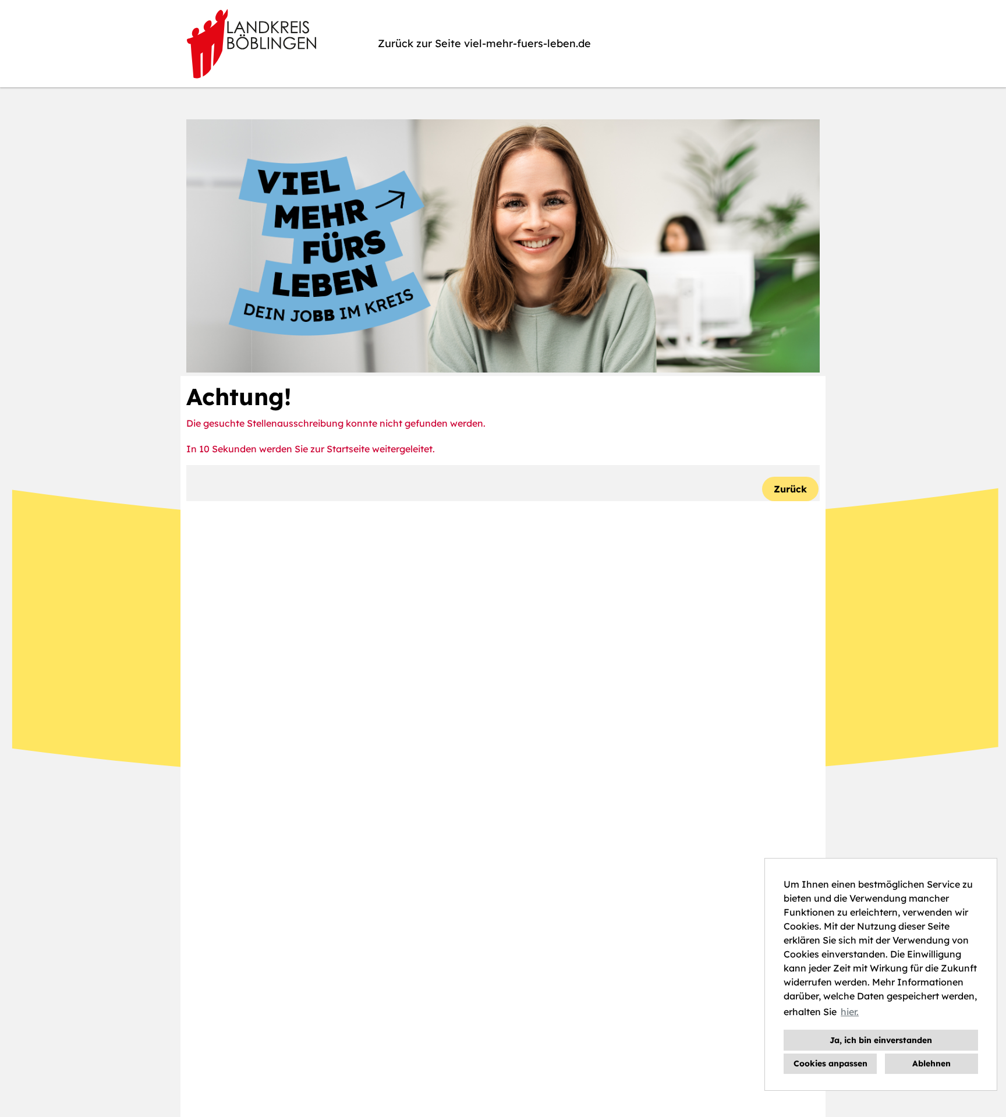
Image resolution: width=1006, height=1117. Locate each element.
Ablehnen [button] (931, 1063)
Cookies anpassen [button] (830, 1063)
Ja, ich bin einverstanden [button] (881, 1040)
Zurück (790, 489)
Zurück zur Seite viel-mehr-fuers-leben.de (484, 43)
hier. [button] (850, 1011)
